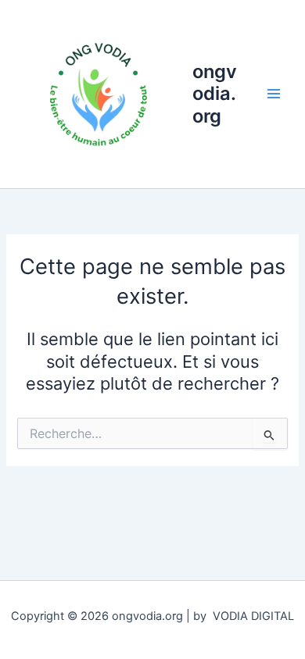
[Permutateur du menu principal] (273, 93)
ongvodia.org (214, 93)
